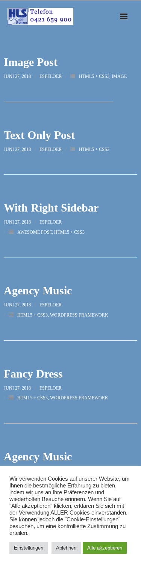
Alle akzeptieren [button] (104, 548)
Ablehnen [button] (66, 548)
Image (119, 76)
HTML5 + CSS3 (94, 76)
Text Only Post (39, 135)
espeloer (50, 76)
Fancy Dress (33, 373)
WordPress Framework (79, 315)
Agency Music (38, 290)
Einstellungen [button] (28, 548)
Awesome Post (34, 232)
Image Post (31, 62)
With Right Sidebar (51, 207)
